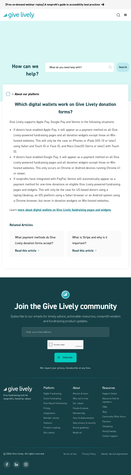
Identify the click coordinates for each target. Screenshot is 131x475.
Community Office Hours (114, 416)
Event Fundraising (52, 398)
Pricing (46, 408)
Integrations (49, 413)
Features (47, 422)
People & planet (80, 408)
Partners (106, 421)
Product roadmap (51, 427)
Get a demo (49, 432)
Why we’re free (80, 398)
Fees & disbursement (83, 417)
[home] (18, 15)
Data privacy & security (84, 422)
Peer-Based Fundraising (55, 403)
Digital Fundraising (52, 393)
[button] (125, 15)
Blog (104, 411)
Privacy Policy (89, 453)
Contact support (110, 435)
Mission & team (80, 393)
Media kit (77, 432)
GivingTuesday (109, 431)
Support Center (109, 393)
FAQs (104, 406)
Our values (78, 403)
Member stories (51, 417)
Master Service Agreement (114, 453)
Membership (79, 413)
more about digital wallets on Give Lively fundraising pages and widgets (64, 210)
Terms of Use (69, 453)
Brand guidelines (81, 427)
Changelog (107, 426)
